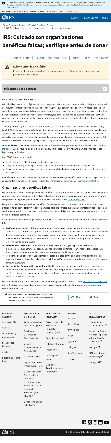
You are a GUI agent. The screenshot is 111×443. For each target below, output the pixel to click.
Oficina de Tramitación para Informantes (54, 368)
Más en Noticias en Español (20, 88)
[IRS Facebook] (84, 421)
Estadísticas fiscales (8, 344)
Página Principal (9, 25)
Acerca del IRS (9, 321)
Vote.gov (93, 362)
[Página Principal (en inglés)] (8, 17)
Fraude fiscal (52, 349)
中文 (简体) (39, 57)
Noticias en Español (27, 25)
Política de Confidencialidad (80, 432)
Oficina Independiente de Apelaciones (32, 347)
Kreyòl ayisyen (101, 57)
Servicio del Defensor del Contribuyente (31, 335)
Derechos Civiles (32, 356)
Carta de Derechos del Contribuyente (33, 323)
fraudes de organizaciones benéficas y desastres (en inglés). (67, 180)
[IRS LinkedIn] (100, 421)
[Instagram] (95, 421)
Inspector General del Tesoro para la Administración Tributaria (98, 336)
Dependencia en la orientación (33, 403)
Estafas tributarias (55, 343)
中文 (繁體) (53, 57)
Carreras (6, 327)
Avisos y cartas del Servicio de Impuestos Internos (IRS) (55, 327)
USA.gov (93, 347)
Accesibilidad (102, 432)
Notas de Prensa (46, 25)
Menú (105, 17)
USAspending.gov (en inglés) (97, 355)
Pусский (71, 341)
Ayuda (5, 352)
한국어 (64, 57)
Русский (75, 57)
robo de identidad (76, 199)
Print (97, 297)
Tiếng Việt (86, 57)
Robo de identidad (55, 338)
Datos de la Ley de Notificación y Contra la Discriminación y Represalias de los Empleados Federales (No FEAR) (33, 383)
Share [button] (79, 297)
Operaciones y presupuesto (9, 335)
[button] (90, 17)
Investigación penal (52, 357)
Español (27, 57)
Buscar (75, 17)
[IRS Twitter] (90, 421)
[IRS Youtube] (106, 421)
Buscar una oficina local (11, 359)
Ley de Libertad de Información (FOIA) (33, 364)
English (17, 57)
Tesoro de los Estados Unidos (96, 323)
